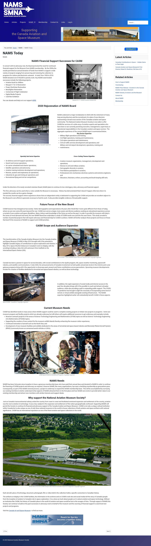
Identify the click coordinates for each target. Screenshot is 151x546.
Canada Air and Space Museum (20, 510)
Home (6, 22)
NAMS (31, 22)
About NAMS (119, 98)
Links (63, 22)
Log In (70, 22)
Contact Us (54, 22)
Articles (14, 22)
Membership (43, 22)
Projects (23, 22)
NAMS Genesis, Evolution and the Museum (128, 93)
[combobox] (138, 23)
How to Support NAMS (122, 82)
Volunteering (119, 85)
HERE (34, 100)
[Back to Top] (148, 543)
